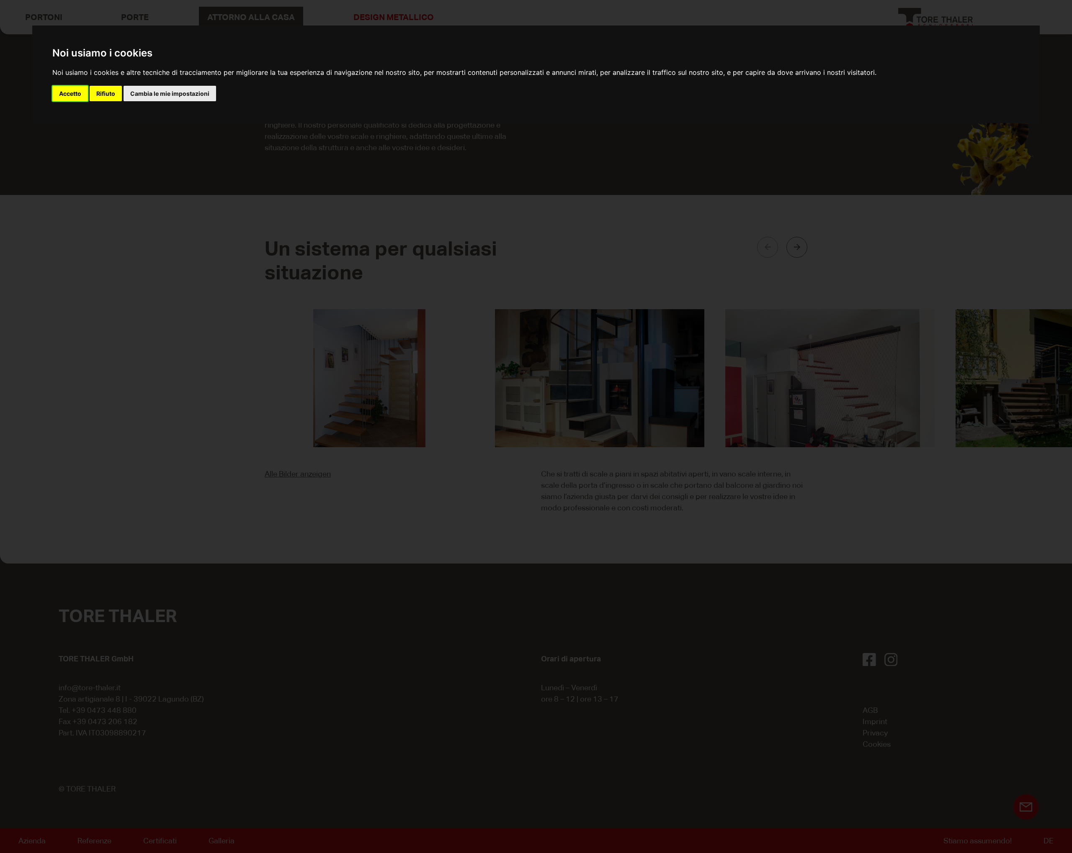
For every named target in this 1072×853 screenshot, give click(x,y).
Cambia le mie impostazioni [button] (169, 93)
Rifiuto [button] (105, 93)
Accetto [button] (70, 93)
